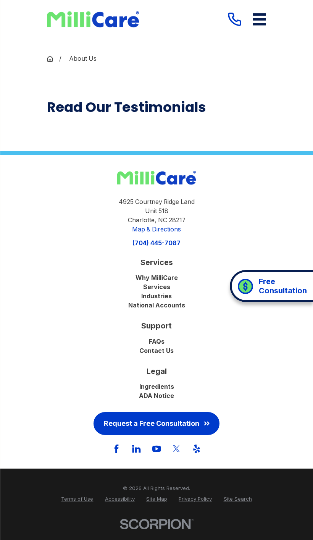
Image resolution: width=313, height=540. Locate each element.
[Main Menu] (259, 19)
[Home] (93, 19)
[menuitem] (77, 499)
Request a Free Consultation (151, 423)
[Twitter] (176, 449)
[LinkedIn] (136, 449)
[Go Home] (50, 59)
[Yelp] (196, 449)
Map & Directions (156, 229)
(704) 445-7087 (156, 243)
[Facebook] (116, 449)
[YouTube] (156, 449)
